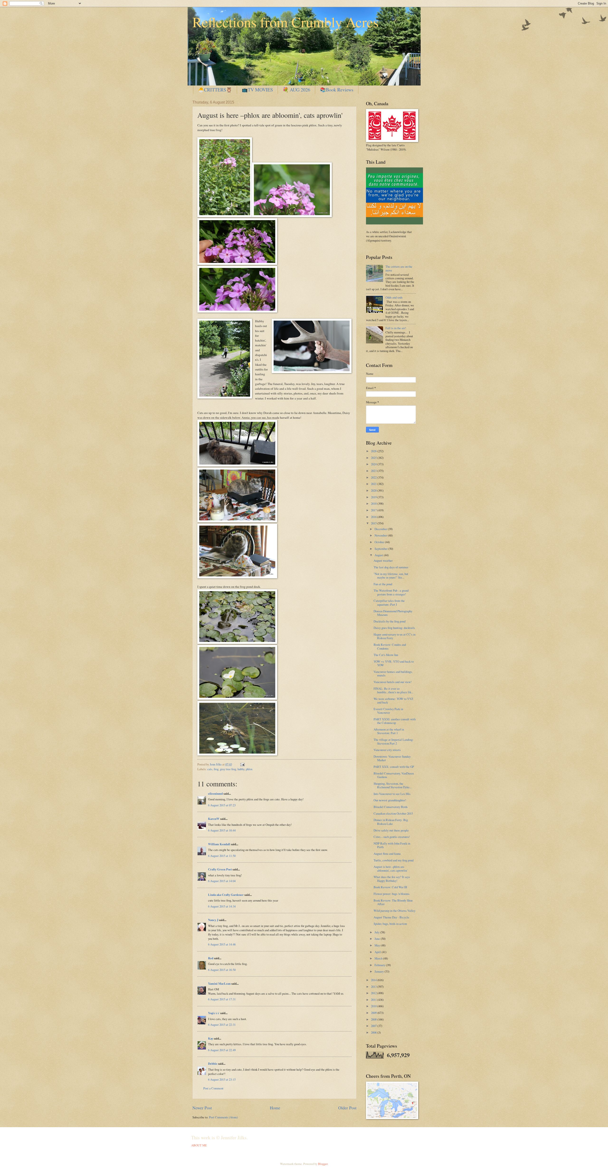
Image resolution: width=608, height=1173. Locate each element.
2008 (374, 1019)
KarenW (213, 819)
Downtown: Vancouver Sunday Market (392, 758)
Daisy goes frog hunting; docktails (394, 628)
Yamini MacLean (219, 983)
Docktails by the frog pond (389, 621)
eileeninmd (215, 793)
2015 (374, 523)
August (379, 555)
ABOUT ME (199, 1145)
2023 (374, 471)
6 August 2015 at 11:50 (222, 856)
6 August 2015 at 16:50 (222, 970)
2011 (374, 999)
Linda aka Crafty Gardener (226, 895)
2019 (374, 497)
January (380, 971)
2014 (374, 980)
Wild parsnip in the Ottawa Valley (394, 910)
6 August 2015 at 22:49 (222, 1050)
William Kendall (219, 844)
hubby (241, 769)
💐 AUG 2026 (296, 89)
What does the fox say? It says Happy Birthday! (392, 879)
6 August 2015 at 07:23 (222, 805)
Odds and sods (394, 297)
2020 (374, 490)
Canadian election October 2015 (393, 813)
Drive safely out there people (391, 830)
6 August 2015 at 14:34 (222, 906)
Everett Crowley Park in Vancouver (388, 711)
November (381, 535)
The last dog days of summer (391, 567)
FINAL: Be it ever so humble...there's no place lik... (393, 690)
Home (275, 1108)
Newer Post (202, 1108)
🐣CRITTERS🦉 (215, 89)
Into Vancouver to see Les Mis (392, 794)
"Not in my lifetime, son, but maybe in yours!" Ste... (391, 575)
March (379, 958)
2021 (374, 484)
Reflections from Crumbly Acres (285, 21)
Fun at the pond (383, 584)
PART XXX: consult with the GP (394, 767)
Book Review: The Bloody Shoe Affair (393, 902)
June (378, 938)
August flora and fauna (387, 853)
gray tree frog (228, 769)
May (378, 945)
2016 (374, 517)
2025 (374, 458)
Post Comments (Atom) (223, 1117)
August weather (383, 560)
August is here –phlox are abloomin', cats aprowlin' (390, 868)
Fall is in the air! (395, 328)
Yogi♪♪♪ (213, 1013)
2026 (374, 451)
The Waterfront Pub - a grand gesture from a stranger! (391, 592)
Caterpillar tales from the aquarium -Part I (389, 602)
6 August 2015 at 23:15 (222, 1079)
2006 (374, 1032)
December (381, 529)
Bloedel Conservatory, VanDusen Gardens (394, 775)
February (380, 965)
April (378, 952)
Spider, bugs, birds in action (390, 923)
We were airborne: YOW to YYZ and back (393, 700)
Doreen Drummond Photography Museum (393, 613)
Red (210, 958)
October (380, 542)
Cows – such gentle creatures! (392, 837)
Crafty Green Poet (220, 869)
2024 (374, 464)
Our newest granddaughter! (390, 800)
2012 (374, 993)
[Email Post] (242, 764)
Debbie (212, 1063)
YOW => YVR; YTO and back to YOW (394, 663)
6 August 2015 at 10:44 (222, 830)
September (381, 548)
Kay (210, 1038)
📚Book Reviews (336, 89)
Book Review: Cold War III (390, 887)
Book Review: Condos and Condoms (390, 646)
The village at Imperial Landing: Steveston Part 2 (393, 741)
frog (216, 769)
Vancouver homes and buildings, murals (393, 673)
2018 (374, 503)
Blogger (323, 1164)
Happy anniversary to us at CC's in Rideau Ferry (394, 636)
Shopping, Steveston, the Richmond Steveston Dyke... (393, 785)
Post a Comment (213, 1088)
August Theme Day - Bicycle (391, 917)
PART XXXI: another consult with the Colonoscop (395, 721)
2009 (374, 1013)
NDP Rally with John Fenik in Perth (392, 845)
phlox (249, 769)
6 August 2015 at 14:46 (222, 944)
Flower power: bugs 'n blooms (391, 894)
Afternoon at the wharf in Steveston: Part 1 (389, 731)
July (377, 932)
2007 (374, 1026)
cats (209, 769)
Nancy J (213, 920)
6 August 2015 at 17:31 (222, 999)
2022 (374, 477)
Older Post (347, 1108)
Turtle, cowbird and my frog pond (393, 860)
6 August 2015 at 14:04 (222, 881)
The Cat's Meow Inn (386, 655)
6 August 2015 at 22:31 (222, 1024)
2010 (374, 1006)
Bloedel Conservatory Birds (391, 807)
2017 (374, 510)
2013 (374, 986)
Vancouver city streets (387, 750)
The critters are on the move (398, 268)
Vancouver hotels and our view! (393, 682)
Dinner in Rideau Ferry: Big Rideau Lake (391, 822)
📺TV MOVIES (257, 89)
